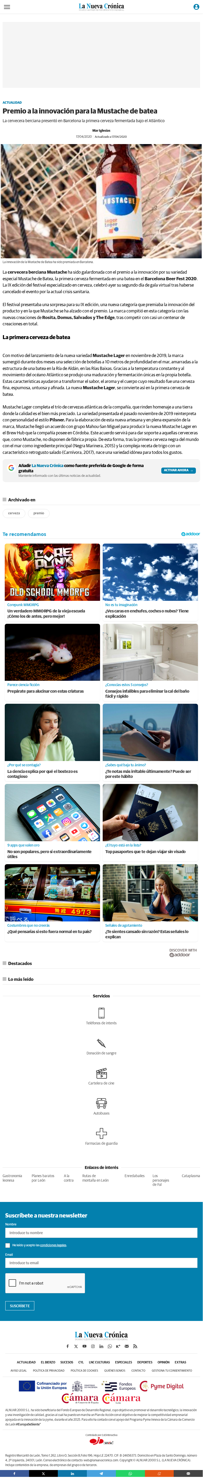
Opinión (163, 1362)
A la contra (69, 1178)
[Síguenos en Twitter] (76, 1346)
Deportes (144, 1362)
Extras (180, 1362)
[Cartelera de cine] (101, 1076)
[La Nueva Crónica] (101, 1339)
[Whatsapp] (130, 1473)
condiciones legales (53, 1245)
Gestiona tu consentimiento (172, 1370)
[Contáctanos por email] (126, 1346)
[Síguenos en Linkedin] (101, 1346)
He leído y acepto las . (39, 1245)
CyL (81, 1362)
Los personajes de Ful (161, 1180)
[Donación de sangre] (101, 1046)
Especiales (123, 1362)
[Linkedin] (72, 1473)
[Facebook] (14, 1473)
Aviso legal (19, 1370)
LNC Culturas (99, 1362)
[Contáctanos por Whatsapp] (110, 1346)
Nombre (10, 1224)
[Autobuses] (101, 1106)
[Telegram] (101, 1473)
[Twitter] (43, 1473)
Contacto (138, 1370)
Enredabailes (135, 1176)
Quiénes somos (114, 1370)
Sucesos (66, 1362)
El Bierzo (48, 1362)
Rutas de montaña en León (95, 1178)
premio (39, 513)
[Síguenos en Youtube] (84, 1346)
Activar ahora (176, 470)
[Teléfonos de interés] (101, 1016)
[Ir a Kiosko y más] (118, 1346)
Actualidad (12, 102)
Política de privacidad (48, 1370)
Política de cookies (84, 1370)
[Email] (188, 1473)
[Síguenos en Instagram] (93, 1346)
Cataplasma (191, 1176)
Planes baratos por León (43, 1178)
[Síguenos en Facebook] (67, 1346)
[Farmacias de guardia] (101, 1136)
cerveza (14, 513)
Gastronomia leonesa (12, 1178)
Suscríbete (20, 1306)
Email (9, 1255)
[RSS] (135, 1346)
